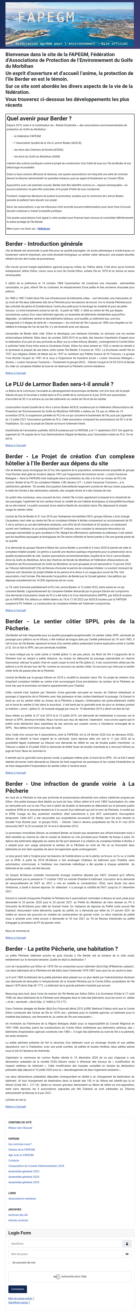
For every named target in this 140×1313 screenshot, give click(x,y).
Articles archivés (18, 1220)
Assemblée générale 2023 (23, 1171)
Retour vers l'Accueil (20, 1127)
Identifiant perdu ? (19, 1302)
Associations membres (22, 1198)
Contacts (13, 1160)
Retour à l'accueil (15, 373)
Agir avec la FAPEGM (21, 1155)
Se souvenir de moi (23, 1262)
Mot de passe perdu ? (21, 1298)
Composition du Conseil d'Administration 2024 (36, 1166)
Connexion (17, 1289)
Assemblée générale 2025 (23, 1182)
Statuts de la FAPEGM (21, 1149)
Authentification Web (74, 1276)
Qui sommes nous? (20, 1144)
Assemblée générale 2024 (23, 1176)
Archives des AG (18, 1215)
